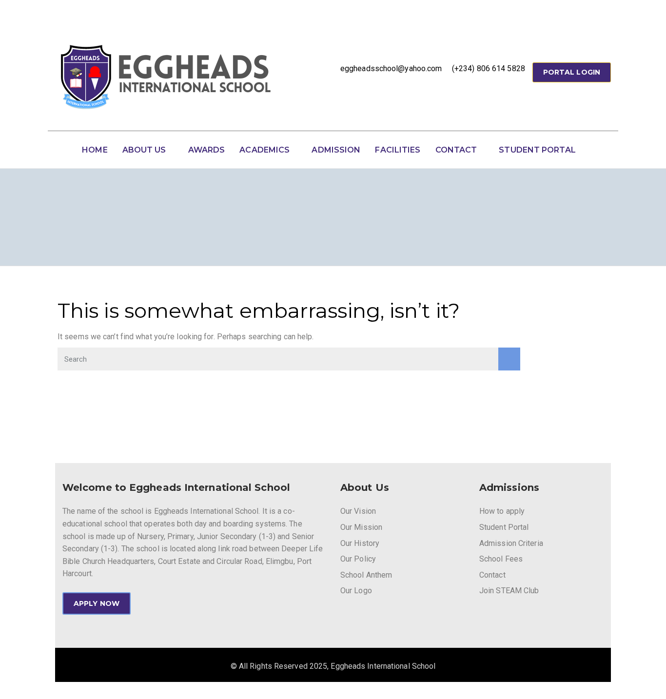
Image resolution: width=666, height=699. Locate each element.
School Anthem (366, 575)
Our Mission (361, 527)
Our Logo (356, 590)
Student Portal (537, 150)
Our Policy (358, 558)
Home (94, 150)
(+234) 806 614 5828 (488, 68)
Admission (336, 150)
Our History (359, 543)
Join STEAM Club (509, 590)
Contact (456, 150)
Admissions (509, 487)
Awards (206, 150)
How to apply (502, 511)
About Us (144, 150)
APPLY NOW (96, 603)
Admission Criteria (511, 543)
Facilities (397, 150)
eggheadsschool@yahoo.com (391, 68)
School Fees (501, 558)
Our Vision (358, 511)
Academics (264, 150)
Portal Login (571, 72)
